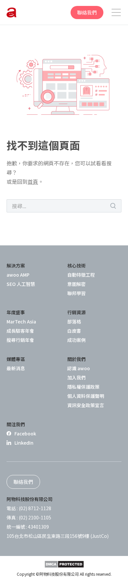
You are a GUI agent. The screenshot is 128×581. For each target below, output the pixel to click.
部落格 (74, 321)
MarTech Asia (21, 321)
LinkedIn (23, 442)
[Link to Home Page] (11, 12)
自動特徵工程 (81, 274)
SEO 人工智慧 (21, 284)
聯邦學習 (76, 293)
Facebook (25, 433)
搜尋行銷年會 (20, 340)
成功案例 (76, 340)
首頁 (33, 181)
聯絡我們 (87, 12)
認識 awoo (78, 368)
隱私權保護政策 (83, 386)
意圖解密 (76, 284)
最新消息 (16, 368)
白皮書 (74, 330)
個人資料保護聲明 (85, 396)
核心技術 (76, 265)
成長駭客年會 (20, 330)
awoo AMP (18, 274)
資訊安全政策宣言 (85, 405)
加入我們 (76, 377)
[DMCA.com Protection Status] (64, 564)
